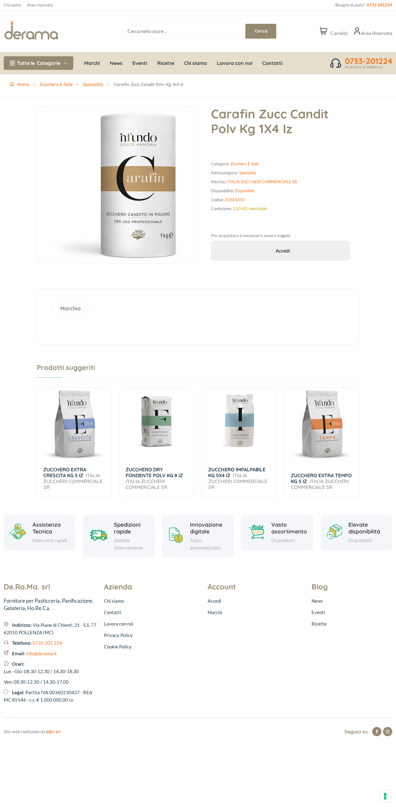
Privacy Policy (118, 635)
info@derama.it (41, 653)
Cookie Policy (117, 646)
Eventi (139, 63)
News (116, 63)
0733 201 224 (47, 643)
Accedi (214, 601)
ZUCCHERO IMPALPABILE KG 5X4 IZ (237, 478)
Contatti (272, 63)
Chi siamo (12, 5)
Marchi (92, 63)
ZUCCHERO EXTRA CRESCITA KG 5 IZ (72, 478)
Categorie (38, 63)
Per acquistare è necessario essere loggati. (251, 235)
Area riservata (40, 5)
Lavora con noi (234, 63)
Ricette (165, 63)
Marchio (70, 308)
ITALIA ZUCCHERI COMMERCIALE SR (262, 181)
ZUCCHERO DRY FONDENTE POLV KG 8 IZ (155, 478)
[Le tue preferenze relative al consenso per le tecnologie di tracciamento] (385, 796)
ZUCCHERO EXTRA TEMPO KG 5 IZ (321, 481)
